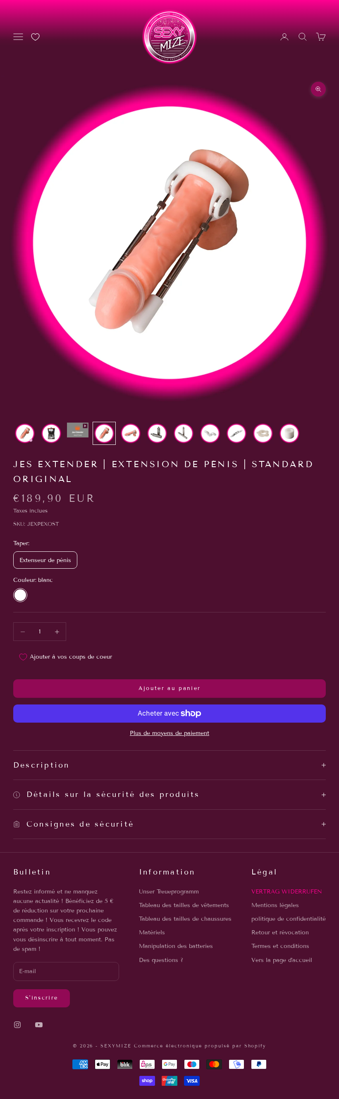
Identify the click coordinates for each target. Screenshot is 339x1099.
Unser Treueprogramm (169, 891)
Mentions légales (275, 905)
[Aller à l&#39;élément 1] (24, 433)
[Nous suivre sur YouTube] (39, 1025)
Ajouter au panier (169, 688)
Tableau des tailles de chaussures (185, 918)
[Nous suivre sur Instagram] (17, 1025)
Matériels (152, 932)
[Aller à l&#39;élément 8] (210, 433)
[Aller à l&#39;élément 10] (263, 433)
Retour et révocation (280, 932)
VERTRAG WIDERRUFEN (286, 891)
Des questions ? (161, 960)
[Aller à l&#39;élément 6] (157, 433)
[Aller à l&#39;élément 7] (183, 433)
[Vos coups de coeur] (35, 37)
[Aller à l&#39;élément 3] (77, 430)
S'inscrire (41, 998)
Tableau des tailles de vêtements (184, 905)
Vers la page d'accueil (281, 960)
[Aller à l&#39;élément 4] (104, 433)
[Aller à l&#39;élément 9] (236, 433)
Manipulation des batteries (176, 946)
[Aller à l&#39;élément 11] (289, 433)
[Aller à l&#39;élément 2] (51, 433)
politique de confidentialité (288, 918)
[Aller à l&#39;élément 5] (130, 433)
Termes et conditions (280, 946)
